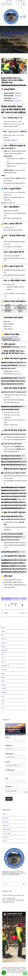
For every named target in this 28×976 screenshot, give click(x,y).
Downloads (3, 642)
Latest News (4, 669)
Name (7, 737)
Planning (3, 684)
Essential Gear (4, 650)
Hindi (11, 31)
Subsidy (3, 700)
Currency (3, 631)
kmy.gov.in (15, 98)
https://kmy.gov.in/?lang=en (10, 121)
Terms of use (5, 818)
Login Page (7, 227)
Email (7, 762)
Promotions (3, 688)
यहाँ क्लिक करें (14, 140)
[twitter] (18, 4)
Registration (3, 692)
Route (2, 696)
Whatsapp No (10, 753)
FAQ (2, 654)
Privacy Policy (5, 821)
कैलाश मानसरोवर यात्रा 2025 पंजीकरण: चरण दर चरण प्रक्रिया (14, 598)
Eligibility (3, 646)
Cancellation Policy (6, 829)
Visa (2, 707)
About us (4, 814)
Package (3, 677)
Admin (4, 31)
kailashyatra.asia (17, 100)
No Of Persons (10, 770)
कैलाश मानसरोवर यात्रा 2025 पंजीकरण (10, 32)
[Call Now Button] (4, 973)
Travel (2, 704)
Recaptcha (8, 786)
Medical (3, 673)
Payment (3, 681)
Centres (2, 627)
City (7, 778)
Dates (2, 635)
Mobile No (9, 745)
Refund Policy (5, 837)
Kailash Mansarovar (5, 665)
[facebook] (16, 2)
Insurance (3, 662)
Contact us (4, 841)
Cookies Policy (5, 825)
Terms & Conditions (6, 833)
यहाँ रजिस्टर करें (7, 195)
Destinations (4, 639)
